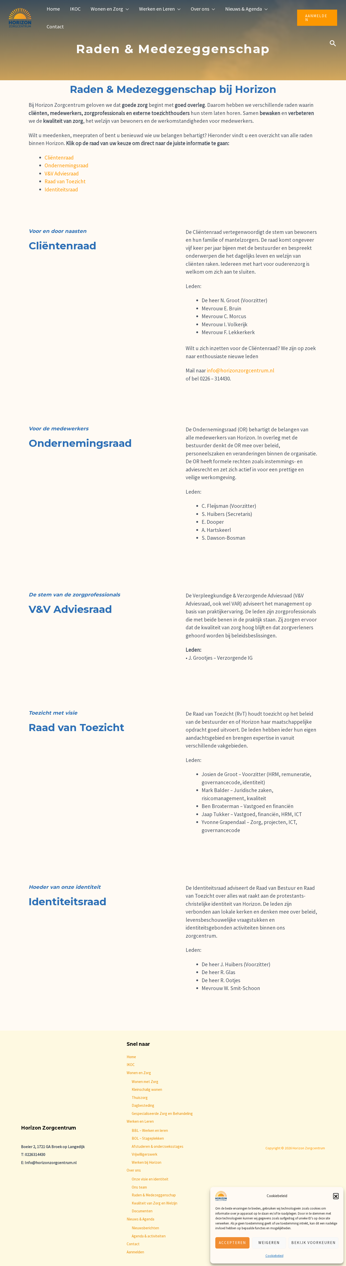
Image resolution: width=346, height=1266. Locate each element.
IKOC (131, 1064)
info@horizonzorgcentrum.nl (240, 370)
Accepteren (232, 1242)
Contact (133, 1243)
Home (131, 1056)
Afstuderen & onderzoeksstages (157, 1146)
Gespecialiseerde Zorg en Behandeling (162, 1113)
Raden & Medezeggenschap (154, 1195)
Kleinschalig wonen (147, 1089)
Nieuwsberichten (145, 1227)
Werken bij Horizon (146, 1162)
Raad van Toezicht (65, 181)
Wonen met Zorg (145, 1081)
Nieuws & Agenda (140, 1219)
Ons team (139, 1187)
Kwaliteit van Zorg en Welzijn (154, 1203)
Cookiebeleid (274, 1256)
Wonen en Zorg (139, 1072)
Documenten (142, 1211)
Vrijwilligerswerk (144, 1154)
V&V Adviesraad (62, 173)
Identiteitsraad (61, 189)
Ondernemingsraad (66, 165)
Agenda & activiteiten (149, 1236)
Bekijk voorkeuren (313, 1242)
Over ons (134, 1170)
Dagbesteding (143, 1105)
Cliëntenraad (59, 157)
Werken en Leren (140, 1121)
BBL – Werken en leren (150, 1130)
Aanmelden (135, 1252)
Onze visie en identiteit (150, 1179)
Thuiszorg (140, 1097)
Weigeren (269, 1242)
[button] (335, 1195)
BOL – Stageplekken (148, 1138)
